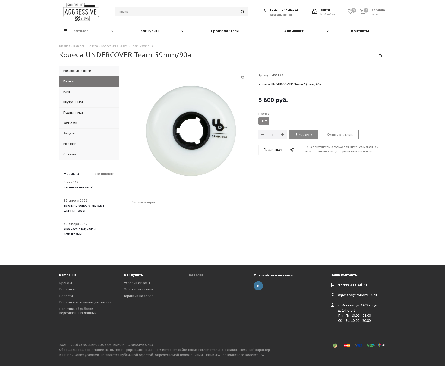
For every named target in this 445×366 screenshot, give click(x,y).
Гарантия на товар (138, 296)
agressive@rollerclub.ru (357, 295)
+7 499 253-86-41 (284, 10)
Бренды (65, 283)
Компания (68, 274)
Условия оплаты (137, 283)
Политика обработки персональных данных (77, 311)
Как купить (133, 274)
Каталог (196, 274)
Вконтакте (258, 285)
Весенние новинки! (78, 187)
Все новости (104, 174)
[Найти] (242, 11)
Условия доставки (138, 289)
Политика (67, 289)
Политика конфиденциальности (85, 302)
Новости (66, 296)
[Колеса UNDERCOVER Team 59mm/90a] (191, 131)
